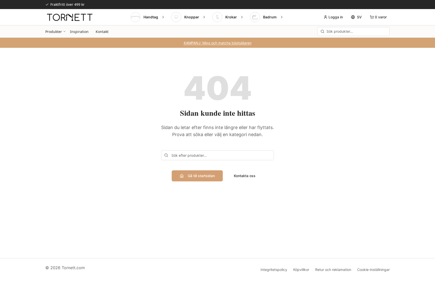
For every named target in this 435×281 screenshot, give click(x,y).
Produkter (53, 31)
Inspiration (79, 31)
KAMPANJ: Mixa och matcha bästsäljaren (217, 43)
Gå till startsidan (201, 176)
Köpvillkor (301, 269)
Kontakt (102, 31)
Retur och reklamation (333, 269)
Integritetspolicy (274, 269)
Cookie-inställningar (373, 269)
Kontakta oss (245, 176)
